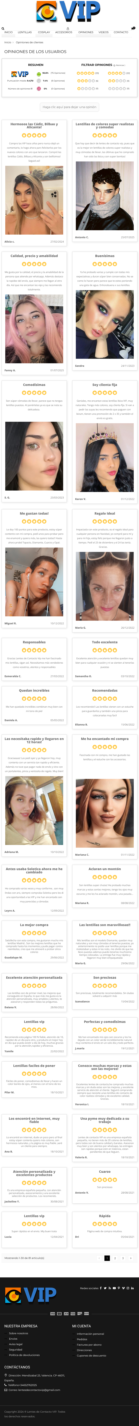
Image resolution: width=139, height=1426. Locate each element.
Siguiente (130, 1258)
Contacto (121, 32)
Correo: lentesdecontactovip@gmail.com (34, 1390)
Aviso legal (15, 1344)
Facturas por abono (89, 1344)
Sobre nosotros (18, 1333)
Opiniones (85, 32)
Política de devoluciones (24, 1355)
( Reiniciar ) (119, 65)
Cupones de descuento (91, 1355)
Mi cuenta (81, 1326)
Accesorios (63, 32)
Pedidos (82, 1339)
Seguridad (15, 1349)
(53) (97, 73)
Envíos (13, 1338)
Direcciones (84, 1350)
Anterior (99, 1258)
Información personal (90, 1334)
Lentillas (25, 32)
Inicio (8, 32)
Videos (104, 32)
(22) (128, 73)
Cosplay (44, 32)
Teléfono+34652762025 (22, 1385)
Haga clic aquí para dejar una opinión (69, 107)
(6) (96, 81)
